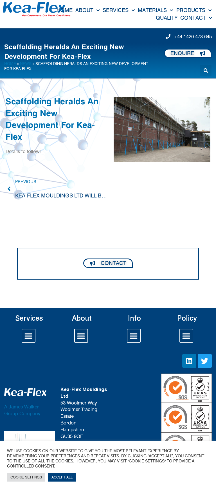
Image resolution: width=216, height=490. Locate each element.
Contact (193, 18)
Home (65, 10)
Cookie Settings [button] (26, 477)
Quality (166, 18)
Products (190, 10)
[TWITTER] (205, 361)
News (26, 63)
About (84, 10)
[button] (206, 70)
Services (116, 10)
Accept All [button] (62, 477)
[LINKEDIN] (189, 361)
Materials (152, 10)
